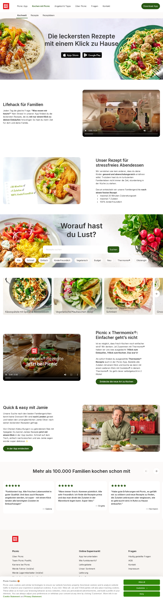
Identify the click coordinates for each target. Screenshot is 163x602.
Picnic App (22, 6)
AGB (130, 560)
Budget (97, 260)
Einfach (44, 260)
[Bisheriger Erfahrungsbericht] (146, 471)
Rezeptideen (49, 15)
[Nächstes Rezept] (156, 293)
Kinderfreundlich (62, 260)
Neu (109, 260)
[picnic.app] (6, 6)
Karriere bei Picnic (21, 564)
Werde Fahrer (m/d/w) (23, 568)
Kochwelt (22, 15)
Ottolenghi (141, 260)
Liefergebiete (85, 564)
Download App (150, 6)
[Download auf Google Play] (92, 55)
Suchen (113, 249)
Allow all (142, 582)
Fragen (94, 6)
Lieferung (83, 573)
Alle (19, 260)
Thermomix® (124, 260)
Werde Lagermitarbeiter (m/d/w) (27, 573)
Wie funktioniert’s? (88, 560)
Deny (142, 594)
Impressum (133, 568)
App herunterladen (88, 556)
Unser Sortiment (87, 568)
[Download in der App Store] (70, 55)
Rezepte (35, 15)
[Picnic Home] (15, 539)
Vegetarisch (82, 260)
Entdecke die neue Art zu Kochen (116, 381)
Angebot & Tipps (63, 6)
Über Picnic (81, 6)
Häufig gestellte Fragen (139, 556)
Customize (140, 588)
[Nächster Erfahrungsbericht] (156, 471)
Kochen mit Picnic (41, 6)
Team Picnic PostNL (22, 560)
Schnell (30, 260)
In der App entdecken (18, 448)
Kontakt (106, 6)
